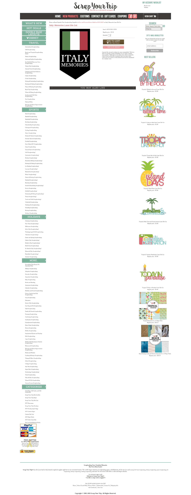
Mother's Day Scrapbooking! (32, 243)
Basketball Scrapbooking (31, 119)
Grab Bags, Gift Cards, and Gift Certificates (33, 391)
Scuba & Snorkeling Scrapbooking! (34, 185)
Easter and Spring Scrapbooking (33, 237)
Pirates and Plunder (30, 352)
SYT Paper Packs (29, 417)
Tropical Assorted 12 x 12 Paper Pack (152, 320)
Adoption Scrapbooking (31, 271)
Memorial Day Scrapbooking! (33, 251)
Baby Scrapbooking (30, 279)
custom (131, 469)
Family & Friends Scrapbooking (33, 311)
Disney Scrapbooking (30, 56)
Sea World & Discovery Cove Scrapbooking (32, 62)
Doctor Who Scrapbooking (32, 303)
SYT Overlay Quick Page (31, 408)
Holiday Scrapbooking (76, 471)
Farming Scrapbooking (31, 314)
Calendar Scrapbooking (31, 288)
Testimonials (100, 485)
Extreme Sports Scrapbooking (33, 138)
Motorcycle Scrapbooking (32, 345)
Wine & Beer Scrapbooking (32, 377)
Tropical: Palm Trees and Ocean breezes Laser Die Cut (153, 221)
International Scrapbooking (32, 47)
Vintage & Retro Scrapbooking (33, 358)
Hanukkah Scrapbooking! (31, 254)
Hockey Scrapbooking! (31, 158)
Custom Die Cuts (29, 414)
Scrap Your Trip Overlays (31, 406)
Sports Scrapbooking (161, 469)
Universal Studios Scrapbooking (33, 59)
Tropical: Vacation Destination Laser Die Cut (152, 254)
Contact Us (107, 485)
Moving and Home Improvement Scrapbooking (33, 105)
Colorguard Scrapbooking (32, 127)
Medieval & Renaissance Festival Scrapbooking (33, 342)
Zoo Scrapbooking (30, 99)
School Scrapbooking (30, 361)
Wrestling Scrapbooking (31, 207)
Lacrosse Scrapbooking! (31, 169)
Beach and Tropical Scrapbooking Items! (34, 53)
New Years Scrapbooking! (32, 223)
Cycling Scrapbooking (31, 130)
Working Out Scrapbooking (32, 205)
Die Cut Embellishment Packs (32, 422)
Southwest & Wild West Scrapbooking (31, 95)
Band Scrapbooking (30, 113)
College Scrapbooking (31, 363)
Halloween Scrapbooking (31, 226)
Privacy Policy (92, 485)
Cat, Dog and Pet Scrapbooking (33, 306)
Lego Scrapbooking (30, 339)
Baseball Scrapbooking (31, 116)
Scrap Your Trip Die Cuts (31, 400)
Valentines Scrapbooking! (31, 234)
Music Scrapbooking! (30, 174)
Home (50, 22)
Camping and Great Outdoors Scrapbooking (32, 72)
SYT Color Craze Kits (30, 419)
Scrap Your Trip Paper (31, 397)
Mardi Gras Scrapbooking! (32, 245)
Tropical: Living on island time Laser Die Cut (152, 122)
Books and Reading (30, 282)
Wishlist (146, 7)
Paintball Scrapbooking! (31, 180)
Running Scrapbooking (31, 182)
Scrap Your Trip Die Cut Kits (32, 395)
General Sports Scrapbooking (32, 149)
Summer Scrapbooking (31, 256)
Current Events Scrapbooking (32, 383)
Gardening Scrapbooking (31, 317)
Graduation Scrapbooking (31, 319)
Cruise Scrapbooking (30, 78)
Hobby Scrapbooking (30, 330)
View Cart (100, 487)
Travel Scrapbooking (140, 469)
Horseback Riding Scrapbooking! (33, 160)
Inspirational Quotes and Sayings (33, 333)
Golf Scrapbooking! (30, 152)
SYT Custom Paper (30, 411)
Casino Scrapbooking (30, 75)
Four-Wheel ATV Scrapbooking (33, 144)
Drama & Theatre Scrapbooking (33, 135)
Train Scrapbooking (30, 374)
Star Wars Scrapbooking (31, 366)
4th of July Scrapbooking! (32, 229)
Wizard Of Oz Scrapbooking (32, 380)
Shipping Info (114, 485)
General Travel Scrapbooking (32, 68)
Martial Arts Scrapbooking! (32, 171)
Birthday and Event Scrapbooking (34, 290)
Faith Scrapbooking (30, 308)
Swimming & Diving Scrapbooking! (34, 193)
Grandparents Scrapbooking (32, 322)
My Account (147, 5)
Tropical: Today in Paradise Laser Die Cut (152, 287)
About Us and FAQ (82, 485)
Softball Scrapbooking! (31, 191)
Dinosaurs (27, 300)
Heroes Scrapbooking (30, 328)
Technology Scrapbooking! (32, 372)
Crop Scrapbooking (30, 297)
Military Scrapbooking (31, 268)
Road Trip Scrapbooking (31, 89)
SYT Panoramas (29, 403)
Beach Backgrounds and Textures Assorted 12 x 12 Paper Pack (155, 353)
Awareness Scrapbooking (31, 285)
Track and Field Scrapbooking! (33, 199)
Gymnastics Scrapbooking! (32, 155)
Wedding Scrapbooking (86, 471)
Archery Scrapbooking (31, 213)
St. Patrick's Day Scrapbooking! (33, 248)
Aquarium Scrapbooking (31, 277)
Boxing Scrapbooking (30, 210)
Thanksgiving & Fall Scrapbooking (34, 232)
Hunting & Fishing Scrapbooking (33, 84)
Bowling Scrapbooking (31, 122)
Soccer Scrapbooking (30, 188)
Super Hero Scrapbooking (32, 369)
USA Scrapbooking (30, 49)
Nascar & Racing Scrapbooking (33, 86)
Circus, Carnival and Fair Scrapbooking (31, 294)
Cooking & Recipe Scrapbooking (33, 355)
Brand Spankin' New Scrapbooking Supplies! (65, 22)
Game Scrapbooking (30, 147)
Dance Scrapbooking (30, 133)
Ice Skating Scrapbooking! (32, 166)
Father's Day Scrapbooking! (32, 240)
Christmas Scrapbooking (31, 221)
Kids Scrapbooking (30, 336)
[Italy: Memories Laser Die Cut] (75, 79)
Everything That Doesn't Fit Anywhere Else (32, 265)
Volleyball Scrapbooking (31, 202)
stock (126, 469)
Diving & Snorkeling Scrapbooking (34, 81)
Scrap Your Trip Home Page (81, 6)
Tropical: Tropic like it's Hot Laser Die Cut (153, 155)
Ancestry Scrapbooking (31, 274)
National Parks (29, 102)
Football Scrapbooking (31, 141)
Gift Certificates (92, 487)
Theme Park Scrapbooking (32, 66)
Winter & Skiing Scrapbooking (33, 92)
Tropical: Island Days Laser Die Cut (153, 188)
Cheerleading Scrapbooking (32, 124)
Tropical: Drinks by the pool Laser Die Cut (153, 89)
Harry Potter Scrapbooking (32, 325)
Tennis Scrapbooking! (30, 196)
